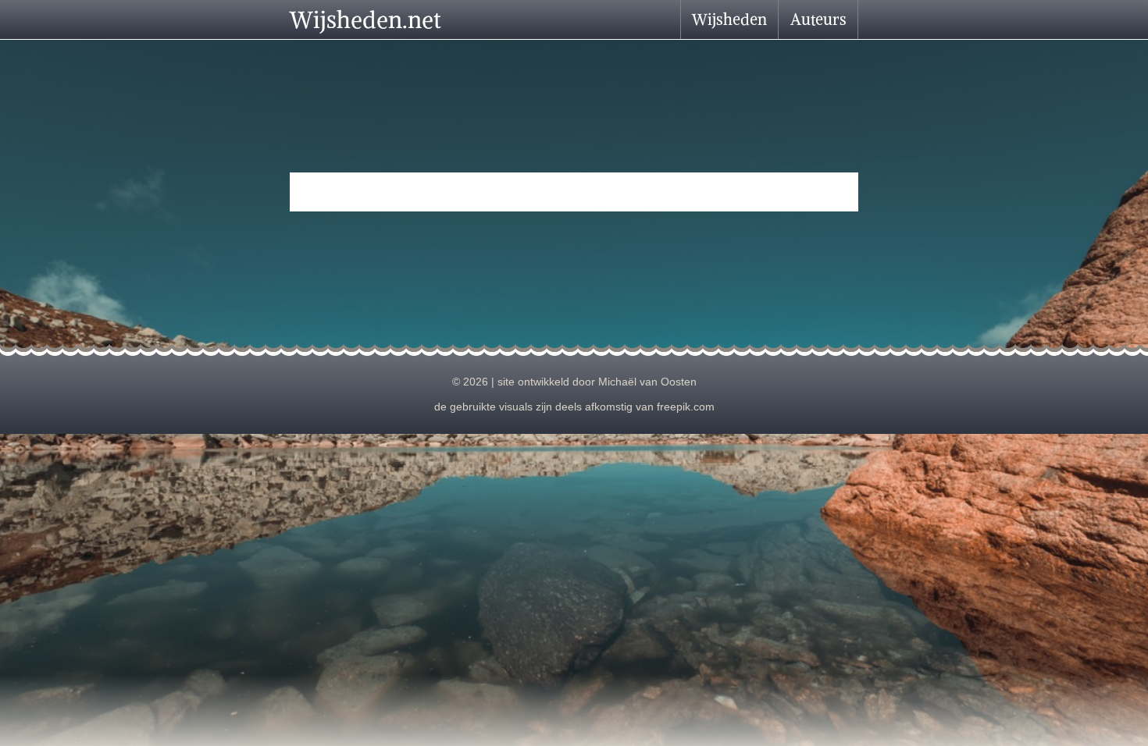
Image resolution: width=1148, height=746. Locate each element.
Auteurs (818, 19)
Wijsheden (729, 19)
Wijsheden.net (365, 19)
